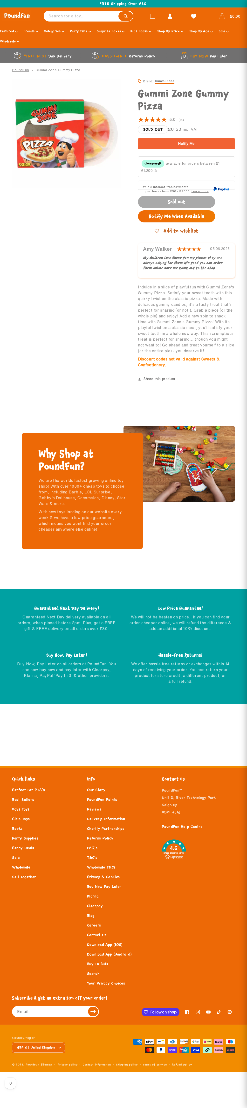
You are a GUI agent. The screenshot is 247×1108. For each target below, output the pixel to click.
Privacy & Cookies (103, 876)
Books (17, 828)
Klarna (93, 896)
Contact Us (97, 934)
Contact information (97, 1064)
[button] (224, 16)
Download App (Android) (109, 954)
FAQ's (92, 847)
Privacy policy (68, 1064)
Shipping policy (127, 1064)
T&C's (92, 857)
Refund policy (182, 1064)
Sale (16, 857)
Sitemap (46, 1064)
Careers (94, 925)
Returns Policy (100, 838)
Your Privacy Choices (106, 983)
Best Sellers (23, 799)
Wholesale (21, 867)
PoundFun (20, 70)
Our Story (96, 789)
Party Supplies (25, 838)
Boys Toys (20, 809)
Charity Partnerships (105, 828)
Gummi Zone (164, 80)
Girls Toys (21, 818)
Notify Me (186, 143)
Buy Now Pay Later (104, 886)
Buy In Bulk (98, 963)
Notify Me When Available (176, 216)
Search (93, 973)
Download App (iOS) (105, 944)
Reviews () (161, 119)
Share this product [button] (159, 379)
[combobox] (88, 16)
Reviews (94, 809)
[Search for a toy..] (125, 16)
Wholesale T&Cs (101, 867)
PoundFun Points (102, 799)
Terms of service (155, 1064)
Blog (91, 915)
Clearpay (95, 905)
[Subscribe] (93, 1011)
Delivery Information (106, 818)
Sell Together (24, 876)
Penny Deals (23, 847)
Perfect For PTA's (28, 789)
